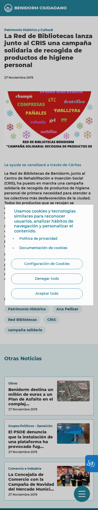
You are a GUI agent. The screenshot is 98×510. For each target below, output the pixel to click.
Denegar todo (47, 279)
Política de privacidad (38, 238)
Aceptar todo (47, 293)
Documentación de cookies (43, 248)
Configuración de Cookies (47, 264)
